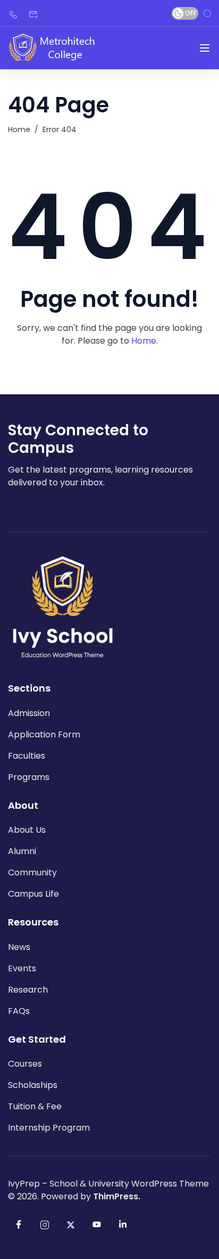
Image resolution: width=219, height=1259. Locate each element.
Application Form (44, 734)
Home (19, 129)
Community (32, 872)
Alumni (22, 851)
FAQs (19, 1011)
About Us (27, 830)
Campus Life (33, 894)
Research (28, 990)
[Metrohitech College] (56, 48)
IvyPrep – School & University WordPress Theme (108, 1183)
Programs (28, 777)
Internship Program (49, 1128)
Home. (144, 341)
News (19, 947)
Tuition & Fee (35, 1106)
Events (22, 968)
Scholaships (32, 1085)
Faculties (26, 756)
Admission (29, 713)
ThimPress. (116, 1196)
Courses (25, 1064)
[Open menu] (204, 48)
